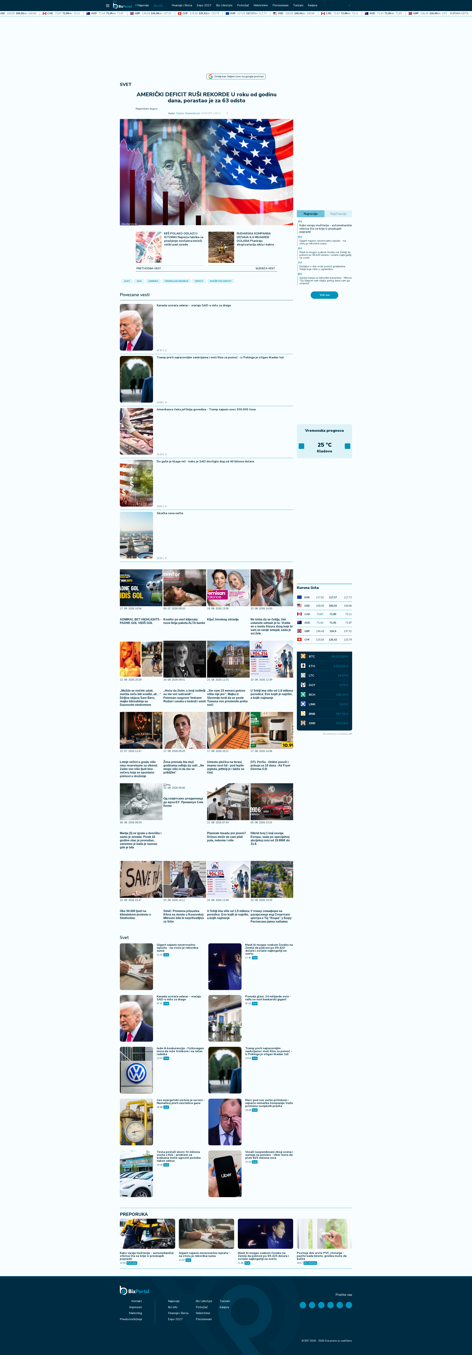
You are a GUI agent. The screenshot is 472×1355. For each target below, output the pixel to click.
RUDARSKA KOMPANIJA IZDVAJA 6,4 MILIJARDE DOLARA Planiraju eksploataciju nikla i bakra (255, 239)
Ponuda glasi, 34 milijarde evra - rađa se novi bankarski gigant (268, 997)
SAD (139, 281)
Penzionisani (204, 1319)
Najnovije (174, 1301)
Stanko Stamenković (188, 113)
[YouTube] (321, 1305)
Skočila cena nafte (170, 513)
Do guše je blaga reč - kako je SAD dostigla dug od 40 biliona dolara (205, 461)
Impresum (135, 1307)
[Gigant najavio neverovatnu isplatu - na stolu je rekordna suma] (136, 967)
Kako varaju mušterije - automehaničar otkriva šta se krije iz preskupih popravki (325, 228)
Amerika (153, 281)
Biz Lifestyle (310, 1262)
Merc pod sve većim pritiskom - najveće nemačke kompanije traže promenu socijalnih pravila (269, 1103)
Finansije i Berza (178, 1313)
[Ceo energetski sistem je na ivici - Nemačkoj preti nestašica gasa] (136, 1122)
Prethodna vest (148, 268)
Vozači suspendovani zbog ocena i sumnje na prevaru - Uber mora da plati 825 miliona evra (269, 1155)
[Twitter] (312, 1305)
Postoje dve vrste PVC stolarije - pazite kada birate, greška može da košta (322, 1256)
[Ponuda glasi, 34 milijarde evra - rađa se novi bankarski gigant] (225, 1019)
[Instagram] (330, 1305)
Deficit (199, 281)
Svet (126, 84)
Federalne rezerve (176, 281)
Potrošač (131, 1262)
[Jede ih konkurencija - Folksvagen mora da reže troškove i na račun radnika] (136, 1070)
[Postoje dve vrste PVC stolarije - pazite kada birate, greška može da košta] (324, 1234)
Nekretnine (203, 1313)
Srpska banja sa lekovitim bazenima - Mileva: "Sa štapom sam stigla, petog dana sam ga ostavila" (325, 280)
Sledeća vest (265, 268)
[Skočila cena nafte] (136, 535)
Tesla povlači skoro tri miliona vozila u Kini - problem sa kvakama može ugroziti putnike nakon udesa (179, 1156)
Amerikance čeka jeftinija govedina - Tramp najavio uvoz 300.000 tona (206, 409)
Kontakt (136, 1301)
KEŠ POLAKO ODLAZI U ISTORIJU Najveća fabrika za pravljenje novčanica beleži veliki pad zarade (183, 239)
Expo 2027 (175, 1319)
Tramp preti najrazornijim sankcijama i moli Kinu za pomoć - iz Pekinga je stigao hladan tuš (220, 357)
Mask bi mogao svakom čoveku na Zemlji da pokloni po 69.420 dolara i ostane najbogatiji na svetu (269, 949)
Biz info (172, 1307)
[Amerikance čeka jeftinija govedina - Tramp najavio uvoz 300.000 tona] (136, 432)
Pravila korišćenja (131, 1319)
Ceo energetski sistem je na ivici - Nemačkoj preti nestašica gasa (181, 1101)
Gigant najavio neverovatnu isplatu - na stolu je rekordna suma (177, 948)
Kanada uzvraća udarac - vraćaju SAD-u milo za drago (194, 305)
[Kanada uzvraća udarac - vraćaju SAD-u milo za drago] (136, 328)
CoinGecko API (344, 733)
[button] (233, 113)
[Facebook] (303, 1305)
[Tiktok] (349, 1305)
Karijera (224, 1307)
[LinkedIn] (339, 1305)
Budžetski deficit (221, 281)
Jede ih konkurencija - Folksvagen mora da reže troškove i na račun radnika (180, 1051)
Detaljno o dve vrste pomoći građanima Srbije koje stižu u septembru (322, 268)
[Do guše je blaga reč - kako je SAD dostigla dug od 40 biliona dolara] (136, 484)
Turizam (225, 1301)
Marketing (135, 1313)
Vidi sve (324, 295)
